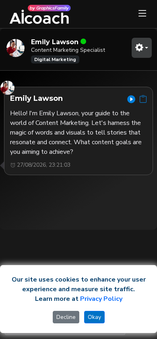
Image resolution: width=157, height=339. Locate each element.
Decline (66, 317)
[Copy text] (143, 99)
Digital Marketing (55, 59)
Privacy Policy (101, 298)
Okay (94, 317)
